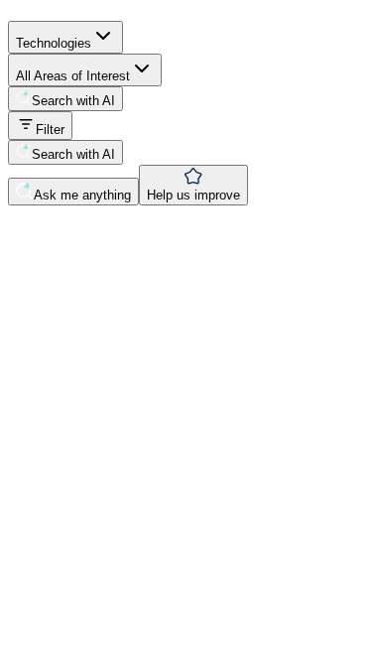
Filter (50, 129)
